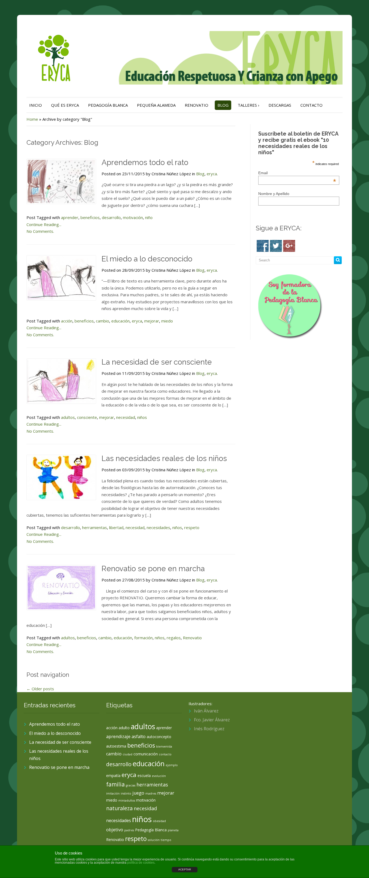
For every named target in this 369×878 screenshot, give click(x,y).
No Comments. (40, 231)
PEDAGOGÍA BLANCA (108, 105)
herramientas (94, 527)
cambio (102, 321)
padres (129, 830)
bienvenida (164, 746)
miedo (167, 321)
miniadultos (126, 800)
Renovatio (192, 637)
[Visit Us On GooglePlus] (289, 245)
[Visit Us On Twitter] (275, 245)
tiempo (166, 840)
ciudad (127, 754)
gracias (130, 785)
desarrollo (111, 217)
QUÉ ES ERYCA (65, 105)
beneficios (90, 217)
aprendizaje (118, 736)
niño (149, 217)
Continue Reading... (43, 224)
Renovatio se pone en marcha (153, 568)
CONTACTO (311, 105)
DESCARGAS (280, 105)
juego (138, 793)
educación (120, 321)
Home (32, 119)
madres (150, 793)
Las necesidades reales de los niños (164, 458)
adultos (68, 417)
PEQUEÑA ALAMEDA (156, 105)
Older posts (40, 688)
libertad (116, 527)
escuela (144, 775)
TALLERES (248, 105)
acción (66, 321)
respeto (191, 527)
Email (297, 173)
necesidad (125, 417)
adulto (124, 727)
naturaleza (119, 808)
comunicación (145, 753)
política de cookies (141, 862)
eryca (212, 173)
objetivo (114, 830)
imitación (113, 793)
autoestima (116, 746)
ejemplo (172, 765)
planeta (173, 830)
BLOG (223, 105)
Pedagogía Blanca (151, 829)
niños (142, 417)
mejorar (151, 321)
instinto (126, 793)
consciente (87, 417)
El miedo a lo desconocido (147, 258)
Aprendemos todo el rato (145, 162)
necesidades (158, 527)
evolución (159, 776)
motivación (133, 217)
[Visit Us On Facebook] (262, 245)
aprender (69, 217)
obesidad (159, 821)
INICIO (35, 105)
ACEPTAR (184, 869)
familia (115, 784)
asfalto (139, 736)
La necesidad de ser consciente (157, 362)
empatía (113, 775)
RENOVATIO (196, 105)
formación (143, 637)
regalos (174, 637)
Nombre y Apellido (273, 193)
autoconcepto (159, 736)
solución (154, 840)
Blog (200, 173)
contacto (165, 754)
